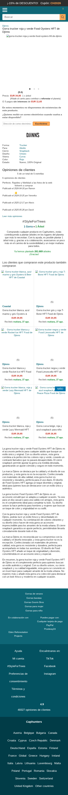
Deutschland (17, 748)
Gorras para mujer (34, 606)
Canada (52, 732)
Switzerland (46, 778)
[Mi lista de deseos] (56, 10)
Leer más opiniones (12, 216)
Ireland (56, 755)
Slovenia (20, 778)
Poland (16, 770)
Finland (53, 748)
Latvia (18, 763)
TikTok (50, 658)
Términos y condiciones (18, 692)
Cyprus (22, 740)
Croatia (11, 740)
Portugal (27, 770)
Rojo (21, 159)
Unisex (22, 153)
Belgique (29, 732)
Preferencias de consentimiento (18, 677)
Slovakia (51, 770)
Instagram (50, 673)
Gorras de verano (34, 593)
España (31, 748)
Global (22, 755)
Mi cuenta (18, 658)
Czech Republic (38, 740)
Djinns (5, 26)
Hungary (44, 755)
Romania (39, 770)
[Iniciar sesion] (50, 10)
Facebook (50, 666)
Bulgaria (41, 732)
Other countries (44, 786)
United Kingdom (23, 786)
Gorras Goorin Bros (34, 602)
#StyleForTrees (17, 666)
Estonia (42, 748)
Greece (33, 755)
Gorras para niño (34, 610)
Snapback (24, 151)
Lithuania (30, 763)
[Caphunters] (19, 9)
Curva (22, 156)
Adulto (22, 148)
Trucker (23, 145)
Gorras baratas (34, 598)
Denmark (55, 740)
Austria (17, 732)
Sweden (32, 778)
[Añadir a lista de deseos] (26, 295)
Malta (57, 763)
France (12, 755)
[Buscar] (63, 17)
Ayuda (18, 651)
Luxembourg (44, 763)
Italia (10, 763)
